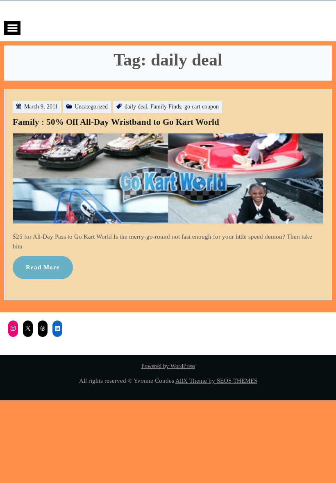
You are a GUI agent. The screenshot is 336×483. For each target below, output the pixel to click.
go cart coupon (201, 107)
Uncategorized (91, 107)
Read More (43, 267)
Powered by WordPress (168, 366)
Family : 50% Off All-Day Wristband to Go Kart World (116, 122)
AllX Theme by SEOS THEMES (216, 380)
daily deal (136, 107)
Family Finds (165, 107)
